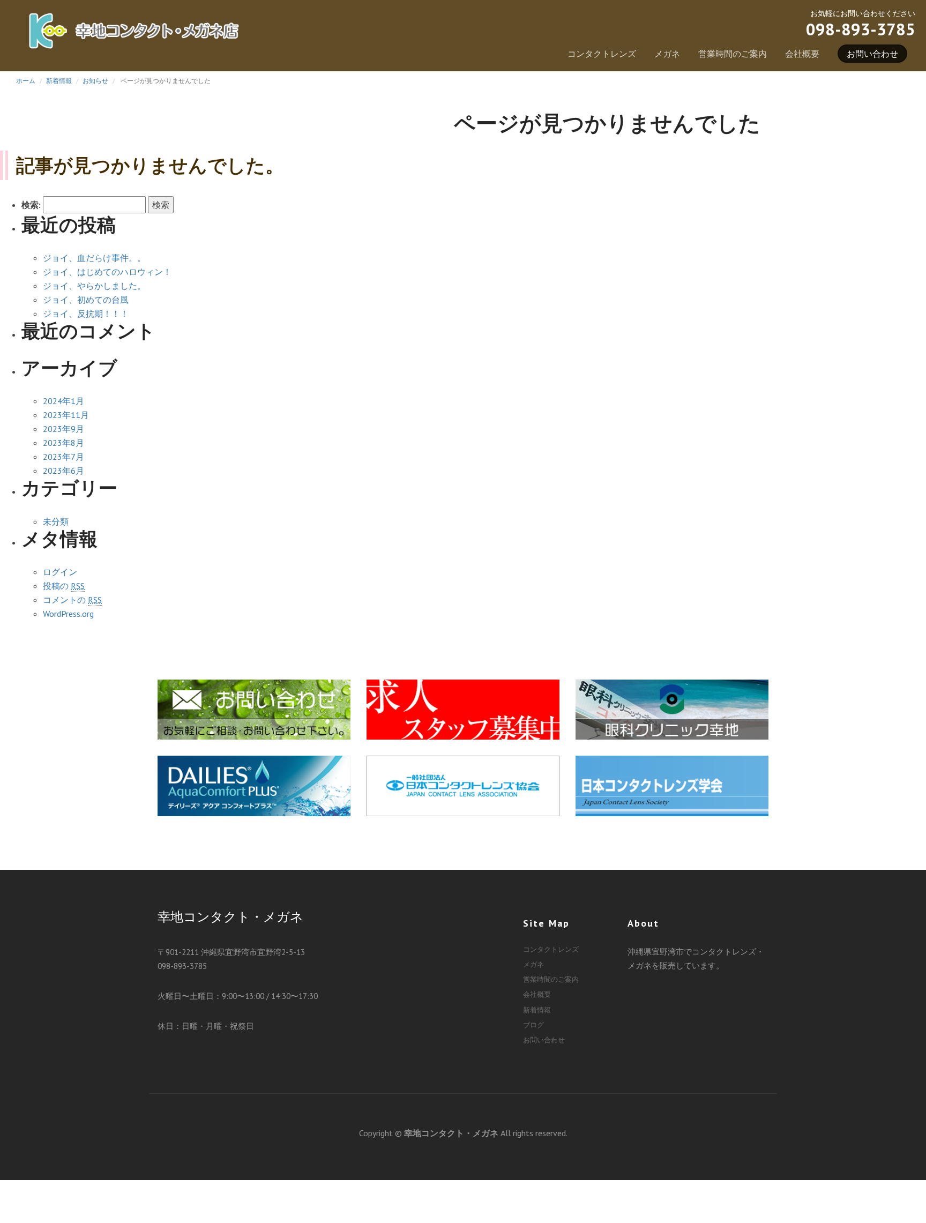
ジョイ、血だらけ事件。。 (94, 257)
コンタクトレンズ (601, 53)
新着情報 (59, 81)
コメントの (72, 599)
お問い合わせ (872, 53)
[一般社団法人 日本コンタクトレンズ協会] (463, 784)
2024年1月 (63, 401)
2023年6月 (63, 470)
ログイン (60, 571)
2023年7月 (63, 456)
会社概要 (802, 53)
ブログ (533, 1025)
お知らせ (95, 81)
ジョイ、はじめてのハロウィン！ (107, 271)
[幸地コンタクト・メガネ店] (134, 35)
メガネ (667, 53)
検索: (31, 204)
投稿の (64, 585)
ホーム (25, 81)
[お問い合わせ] (254, 708)
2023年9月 (63, 428)
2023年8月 (63, 442)
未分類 (56, 521)
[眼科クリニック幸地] (672, 708)
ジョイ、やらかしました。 (94, 285)
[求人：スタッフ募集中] (463, 708)
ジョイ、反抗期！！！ (86, 313)
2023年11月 (66, 414)
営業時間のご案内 (732, 53)
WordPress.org (68, 613)
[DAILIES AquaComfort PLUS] (254, 784)
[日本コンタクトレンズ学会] (672, 784)
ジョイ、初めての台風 (86, 299)
